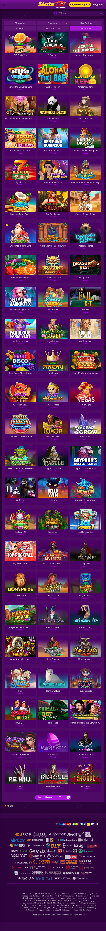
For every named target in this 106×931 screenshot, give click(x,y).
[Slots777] (52, 7)
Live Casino (86, 23)
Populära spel (53, 28)
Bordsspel (53, 23)
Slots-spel (20, 23)
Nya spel (20, 28)
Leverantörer (86, 28)
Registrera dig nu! (80, 4)
